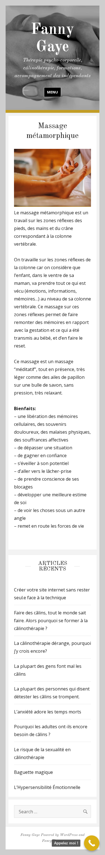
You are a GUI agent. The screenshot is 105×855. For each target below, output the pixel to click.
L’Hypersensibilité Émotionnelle (47, 787)
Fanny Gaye (30, 835)
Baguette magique (33, 772)
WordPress (69, 835)
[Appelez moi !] (91, 843)
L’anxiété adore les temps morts (47, 712)
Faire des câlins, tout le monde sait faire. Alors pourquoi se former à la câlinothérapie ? (51, 620)
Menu (52, 92)
